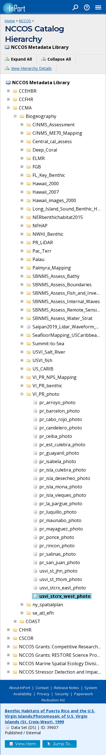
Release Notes (66, 687)
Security (62, 693)
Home (10, 20)
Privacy (43, 693)
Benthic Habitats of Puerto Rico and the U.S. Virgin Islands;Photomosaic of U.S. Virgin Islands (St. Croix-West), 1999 (50, 716)
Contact (42, 687)
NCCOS (25, 20)
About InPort (19, 687)
